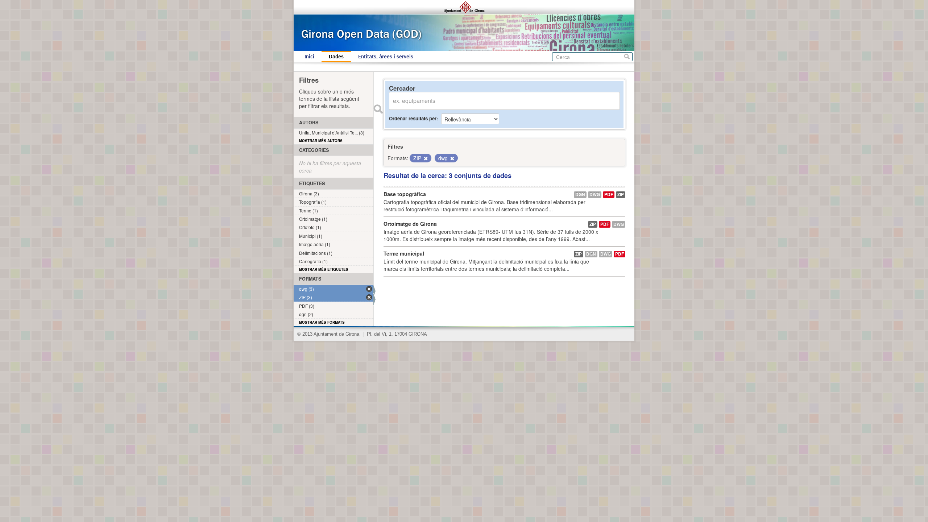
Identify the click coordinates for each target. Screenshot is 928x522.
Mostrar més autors (321, 140)
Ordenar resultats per (412, 118)
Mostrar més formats (322, 322)
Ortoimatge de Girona (410, 223)
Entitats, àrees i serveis (385, 56)
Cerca (627, 57)
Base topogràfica (405, 194)
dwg (594, 194)
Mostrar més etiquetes (323, 269)
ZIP (620, 194)
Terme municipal (404, 253)
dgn (580, 194)
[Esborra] (425, 158)
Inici (309, 56)
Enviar (378, 109)
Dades (336, 56)
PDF (608, 194)
